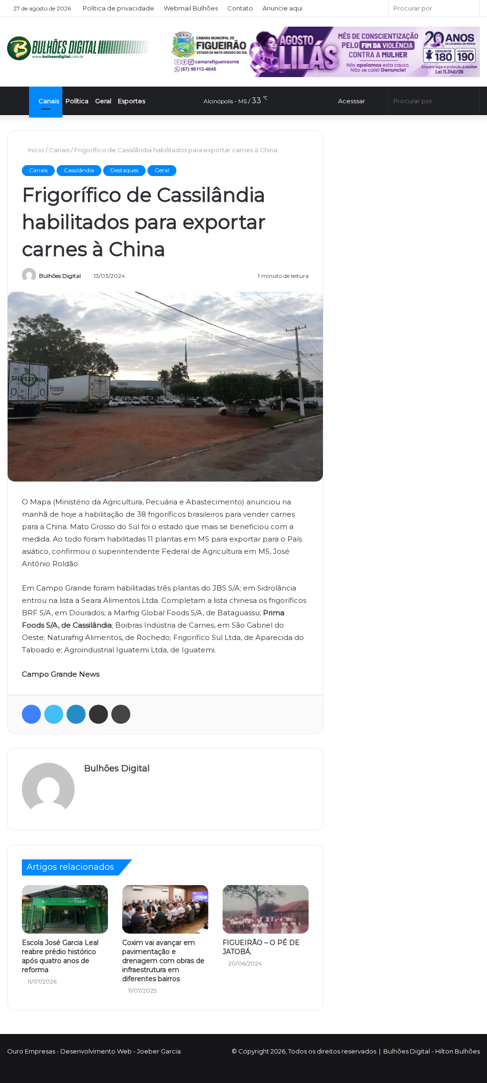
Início (36, 150)
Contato (240, 8)
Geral (109, 101)
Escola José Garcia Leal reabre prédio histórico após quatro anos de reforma (60, 956)
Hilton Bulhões (457, 1051)
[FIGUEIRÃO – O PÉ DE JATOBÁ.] (266, 909)
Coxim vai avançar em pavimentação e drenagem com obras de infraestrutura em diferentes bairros (163, 960)
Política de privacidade (119, 8)
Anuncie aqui (283, 8)
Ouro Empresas (31, 1051)
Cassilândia (79, 170)
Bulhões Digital (60, 275)
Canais (54, 101)
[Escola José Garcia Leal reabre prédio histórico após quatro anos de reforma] (65, 909)
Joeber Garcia (159, 1051)
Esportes (137, 101)
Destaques (124, 170)
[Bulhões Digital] (81, 48)
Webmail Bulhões (191, 8)
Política (83, 101)
